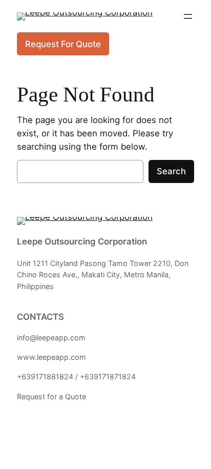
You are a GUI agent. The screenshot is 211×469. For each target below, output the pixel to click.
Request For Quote (63, 44)
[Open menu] (188, 16)
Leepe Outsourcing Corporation (82, 241)
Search (171, 171)
